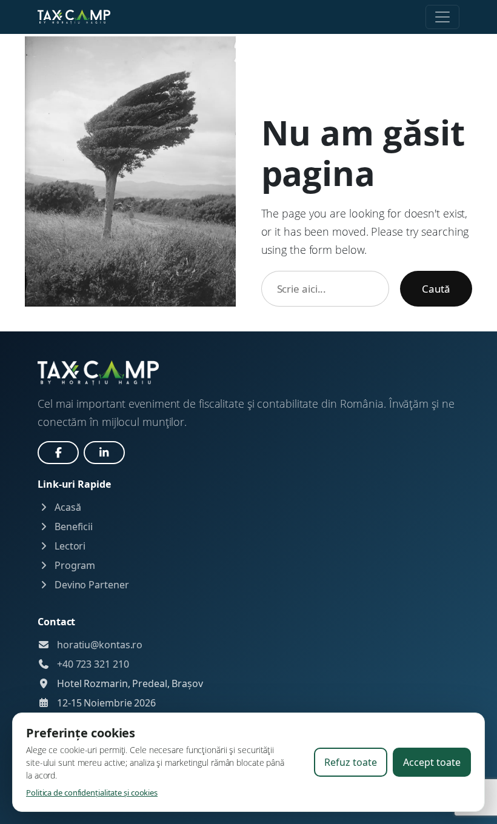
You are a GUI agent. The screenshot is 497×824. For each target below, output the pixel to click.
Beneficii (72, 526)
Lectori (68, 546)
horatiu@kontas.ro (99, 644)
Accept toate (432, 762)
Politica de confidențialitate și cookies (92, 792)
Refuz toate (350, 762)
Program (73, 565)
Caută (436, 289)
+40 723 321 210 (93, 664)
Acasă (66, 507)
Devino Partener (90, 584)
